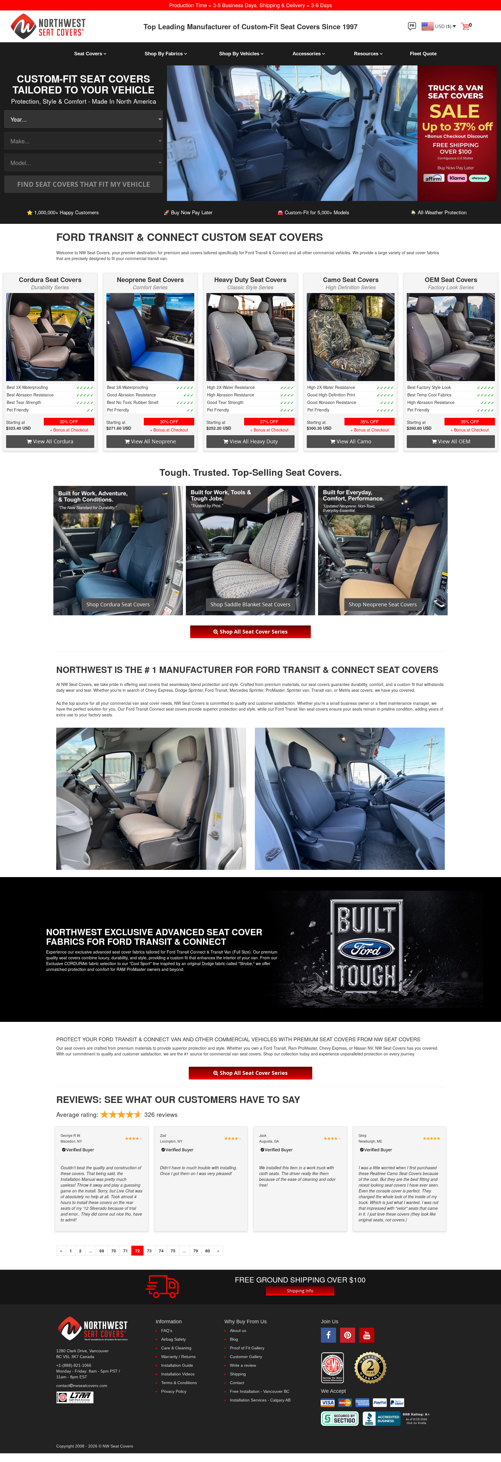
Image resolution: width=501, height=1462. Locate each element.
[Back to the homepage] (62, 26)
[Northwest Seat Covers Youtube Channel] (366, 1335)
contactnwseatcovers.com (81, 1385)
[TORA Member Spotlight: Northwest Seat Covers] (334, 1368)
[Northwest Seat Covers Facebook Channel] (328, 1335)
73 (149, 1251)
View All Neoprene (153, 441)
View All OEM (453, 441)
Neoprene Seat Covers (150, 279)
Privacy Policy (173, 1391)
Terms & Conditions (179, 1382)
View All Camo (353, 441)
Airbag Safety (173, 1339)
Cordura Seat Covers (50, 279)
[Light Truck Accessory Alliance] (101, 1397)
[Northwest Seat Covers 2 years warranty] (371, 1368)
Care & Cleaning (176, 1348)
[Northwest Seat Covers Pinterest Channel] (347, 1335)
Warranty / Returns (178, 1356)
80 (207, 1251)
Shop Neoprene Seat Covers (383, 604)
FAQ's (166, 1330)
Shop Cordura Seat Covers (118, 604)
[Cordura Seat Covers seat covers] (50, 337)
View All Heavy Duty (253, 441)
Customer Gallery (246, 1356)
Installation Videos (178, 1374)
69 (101, 1251)
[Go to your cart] (465, 26)
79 (195, 1251)
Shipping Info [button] (300, 1290)
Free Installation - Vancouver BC (259, 1391)
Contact (237, 1382)
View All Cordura (52, 441)
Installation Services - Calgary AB (260, 1400)
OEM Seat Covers (451, 279)
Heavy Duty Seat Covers (250, 279)
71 (125, 1251)
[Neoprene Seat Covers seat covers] (150, 337)
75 (173, 1251)
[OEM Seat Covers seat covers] (451, 337)
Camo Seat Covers (351, 279)
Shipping (238, 1374)
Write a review (243, 1365)
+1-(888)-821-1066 (73, 1365)
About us (238, 1330)
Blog (234, 1339)
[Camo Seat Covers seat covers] (351, 337)
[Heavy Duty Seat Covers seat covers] (250, 337)
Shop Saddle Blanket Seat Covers (250, 604)
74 (161, 1251)
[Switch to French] (412, 26)
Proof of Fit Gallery (247, 1348)
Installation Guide (177, 1365)
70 (113, 1251)
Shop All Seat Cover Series (253, 631)
